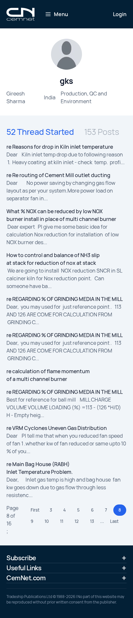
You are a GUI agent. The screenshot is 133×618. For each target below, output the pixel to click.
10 (47, 521)
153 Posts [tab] (101, 131)
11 (61, 521)
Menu (61, 14)
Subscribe (21, 557)
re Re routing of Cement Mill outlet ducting (58, 175)
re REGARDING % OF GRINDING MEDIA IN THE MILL (64, 299)
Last (114, 521)
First (35, 510)
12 (77, 521)
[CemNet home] (20, 14)
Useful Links (23, 567)
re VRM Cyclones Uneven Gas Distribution (56, 428)
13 (92, 521)
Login (120, 14)
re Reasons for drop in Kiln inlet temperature (59, 146)
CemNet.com (26, 577)
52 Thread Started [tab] (40, 131)
